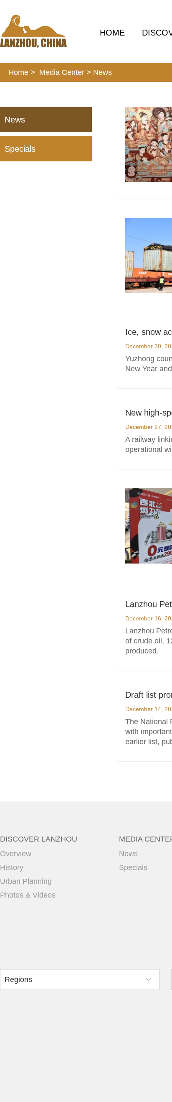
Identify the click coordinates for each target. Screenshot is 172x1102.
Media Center (61, 72)
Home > (21, 72)
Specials (20, 148)
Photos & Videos (28, 895)
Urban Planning (26, 881)
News (102, 72)
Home (112, 32)
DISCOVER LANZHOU (38, 839)
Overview (15, 853)
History (11, 867)
